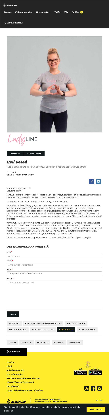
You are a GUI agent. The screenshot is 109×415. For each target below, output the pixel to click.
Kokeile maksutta (15, 370)
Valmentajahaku (34, 154)
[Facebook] (93, 388)
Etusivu (7, 12)
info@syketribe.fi (60, 402)
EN (101, 400)
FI (97, 400)
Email (9, 261)
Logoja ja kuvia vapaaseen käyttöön (25, 390)
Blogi (9, 366)
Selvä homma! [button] (95, 409)
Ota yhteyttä (15, 154)
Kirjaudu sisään (15, 23)
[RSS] (99, 388)
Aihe (9, 270)
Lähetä (13, 314)
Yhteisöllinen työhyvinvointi (20, 382)
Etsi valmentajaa (23, 12)
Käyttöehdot (55, 399)
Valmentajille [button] (42, 12)
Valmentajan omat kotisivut (22, 175)
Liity (66, 12)
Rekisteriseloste (41, 399)
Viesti (9, 278)
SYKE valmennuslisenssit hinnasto (23, 378)
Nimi (9, 252)
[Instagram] (86, 388)
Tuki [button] (56, 12)
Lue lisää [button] (8, 411)
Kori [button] (78, 12)
